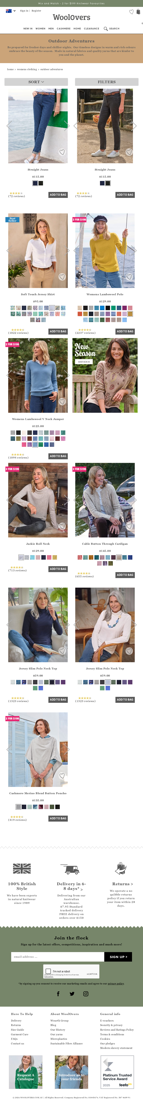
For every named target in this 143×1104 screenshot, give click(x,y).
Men (51, 28)
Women (40, 28)
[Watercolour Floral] (24, 314)
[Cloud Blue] (108, 557)
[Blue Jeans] (52, 444)
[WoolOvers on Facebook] (58, 993)
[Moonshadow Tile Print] (41, 314)
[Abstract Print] (24, 682)
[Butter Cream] (55, 557)
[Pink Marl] (130, 308)
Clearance (91, 28)
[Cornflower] (124, 320)
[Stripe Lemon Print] (41, 308)
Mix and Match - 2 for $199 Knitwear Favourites (71, 3)
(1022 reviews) (18, 332)
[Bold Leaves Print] (13, 308)
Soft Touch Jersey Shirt (38, 294)
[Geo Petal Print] (63, 314)
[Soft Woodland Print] (46, 314)
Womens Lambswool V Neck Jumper (38, 419)
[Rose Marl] (102, 557)
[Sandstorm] (130, 314)
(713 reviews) (17, 570)
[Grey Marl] (91, 308)
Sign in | (25, 10)
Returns (16, 1025)
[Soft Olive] (18, 438)
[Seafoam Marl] (85, 557)
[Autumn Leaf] (29, 438)
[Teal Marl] (91, 320)
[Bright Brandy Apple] (57, 438)
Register (36, 10)
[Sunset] (119, 314)
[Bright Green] (113, 308)
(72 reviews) (16, 196)
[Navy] (24, 308)
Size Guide (17, 1029)
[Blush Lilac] (24, 438)
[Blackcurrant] (57, 682)
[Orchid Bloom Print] (18, 314)
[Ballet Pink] (46, 807)
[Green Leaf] (102, 320)
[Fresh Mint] (29, 807)
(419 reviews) (17, 819)
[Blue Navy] (130, 557)
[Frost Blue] (85, 320)
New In (28, 28)
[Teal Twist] (119, 308)
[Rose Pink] (49, 557)
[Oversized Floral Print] (38, 320)
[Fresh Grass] (41, 444)
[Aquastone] (63, 432)
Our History (57, 1029)
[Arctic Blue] (96, 308)
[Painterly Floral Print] (57, 308)
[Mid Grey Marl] (29, 682)
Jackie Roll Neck (38, 543)
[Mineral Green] (46, 432)
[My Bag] (138, 12)
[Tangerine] (80, 314)
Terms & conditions (112, 1034)
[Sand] (113, 320)
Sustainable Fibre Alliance (66, 1043)
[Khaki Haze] (52, 807)
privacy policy (116, 983)
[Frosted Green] (96, 320)
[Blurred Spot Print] (18, 682)
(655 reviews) (84, 576)
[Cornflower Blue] (43, 320)
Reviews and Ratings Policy (117, 1029)
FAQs (14, 1038)
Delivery (16, 1020)
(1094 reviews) (18, 457)
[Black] (108, 308)
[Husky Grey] (27, 557)
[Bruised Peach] (80, 557)
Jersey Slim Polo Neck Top (38, 668)
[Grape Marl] (108, 314)
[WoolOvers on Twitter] (71, 993)
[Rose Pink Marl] (57, 432)
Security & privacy (111, 1025)
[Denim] (35, 183)
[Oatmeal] (119, 320)
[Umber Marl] (91, 557)
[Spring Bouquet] (18, 308)
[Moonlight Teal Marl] (124, 557)
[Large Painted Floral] (63, 308)
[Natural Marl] (21, 557)
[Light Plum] (63, 438)
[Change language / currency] (10, 12)
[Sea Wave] (41, 438)
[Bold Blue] (102, 308)
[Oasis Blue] (32, 557)
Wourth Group (59, 1020)
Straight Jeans (38, 169)
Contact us (17, 1043)
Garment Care (19, 1034)
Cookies (105, 1038)
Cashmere (64, 28)
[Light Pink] (38, 557)
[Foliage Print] (13, 682)
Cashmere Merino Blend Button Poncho (38, 793)
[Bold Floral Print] (35, 308)
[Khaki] (46, 682)
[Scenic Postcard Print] (29, 314)
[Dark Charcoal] (41, 183)
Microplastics (58, 1038)
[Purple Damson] (124, 308)
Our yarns (56, 1034)
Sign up (117, 957)
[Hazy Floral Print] (13, 314)
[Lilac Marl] (105, 563)
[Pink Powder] (52, 438)
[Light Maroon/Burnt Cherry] (41, 807)
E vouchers (107, 1020)
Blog (53, 1025)
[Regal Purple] (113, 557)
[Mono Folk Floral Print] (46, 308)
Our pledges (107, 1043)
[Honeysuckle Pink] (24, 444)
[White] (52, 308)
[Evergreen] (110, 563)
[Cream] (80, 308)
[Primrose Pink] (99, 563)
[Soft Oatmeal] (119, 557)
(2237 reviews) (85, 332)
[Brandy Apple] (108, 320)
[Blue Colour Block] (35, 807)
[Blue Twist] (102, 314)
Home (77, 28)
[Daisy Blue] (113, 314)
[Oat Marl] (96, 314)
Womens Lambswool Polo (105, 294)
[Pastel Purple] (124, 314)
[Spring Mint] (35, 314)
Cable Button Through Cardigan (105, 543)
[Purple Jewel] (63, 682)
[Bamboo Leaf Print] (29, 308)
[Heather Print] (52, 314)
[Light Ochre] (85, 314)
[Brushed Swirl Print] (32, 320)
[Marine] (46, 444)
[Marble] (18, 807)
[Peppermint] (35, 688)
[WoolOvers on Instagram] (85, 993)
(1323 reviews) (18, 700)
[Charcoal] (85, 308)
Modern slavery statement (116, 1047)
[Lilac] (52, 432)
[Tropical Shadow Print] (57, 314)
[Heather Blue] (41, 688)
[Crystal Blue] (41, 432)
